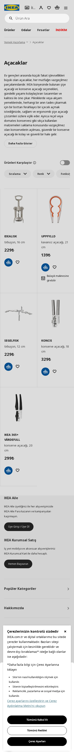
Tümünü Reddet (37, 730)
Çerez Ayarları (37, 741)
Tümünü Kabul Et (37, 719)
